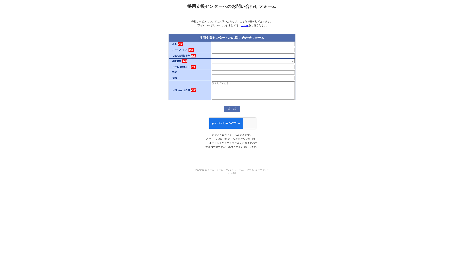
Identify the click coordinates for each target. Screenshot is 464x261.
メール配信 (232, 173)
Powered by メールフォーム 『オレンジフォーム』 (220, 170)
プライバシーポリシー (258, 170)
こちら (244, 25)
